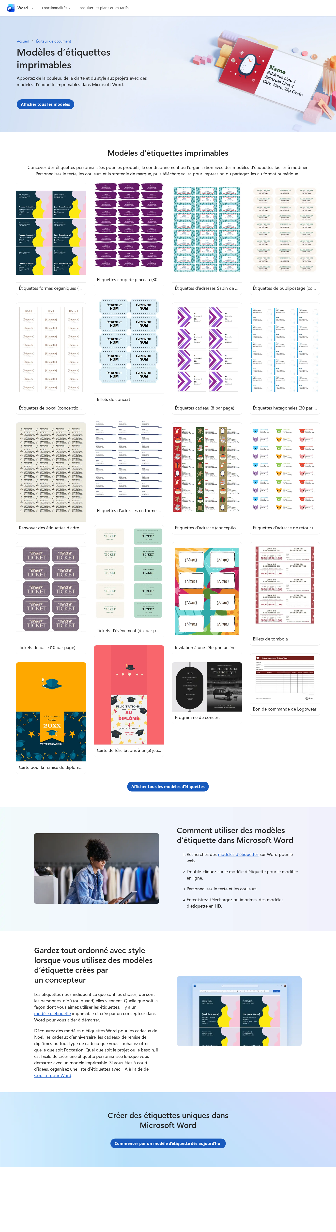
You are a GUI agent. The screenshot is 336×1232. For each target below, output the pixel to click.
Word (22, 8)
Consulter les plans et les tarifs (103, 7)
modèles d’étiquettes (238, 854)
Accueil (23, 41)
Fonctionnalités (54, 7)
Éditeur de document (53, 41)
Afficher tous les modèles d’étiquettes (168, 786)
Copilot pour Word (52, 1075)
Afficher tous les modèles (45, 104)
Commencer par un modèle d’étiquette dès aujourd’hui (168, 1143)
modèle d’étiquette (52, 1013)
